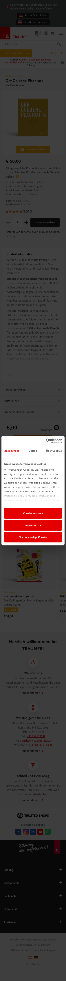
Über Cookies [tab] (54, 450)
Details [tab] (33, 450)
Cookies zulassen (33, 513)
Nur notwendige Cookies (33, 537)
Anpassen (30, 525)
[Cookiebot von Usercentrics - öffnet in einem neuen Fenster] (46, 440)
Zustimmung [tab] (11, 450)
